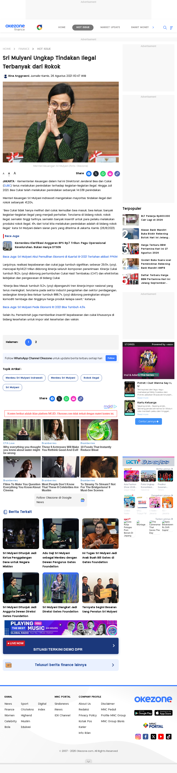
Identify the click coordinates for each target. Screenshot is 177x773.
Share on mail (110, 174)
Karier (82, 727)
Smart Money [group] (140, 27)
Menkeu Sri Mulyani (63, 378)
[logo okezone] (153, 699)
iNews (59, 709)
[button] (153, 27)
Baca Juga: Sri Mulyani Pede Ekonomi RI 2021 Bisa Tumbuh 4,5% (44, 307)
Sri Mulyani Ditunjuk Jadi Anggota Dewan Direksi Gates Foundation (19, 611)
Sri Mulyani (12, 387)
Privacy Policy (88, 715)
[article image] (131, 219)
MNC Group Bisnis (112, 721)
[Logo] (39, 27)
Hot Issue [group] (82, 27)
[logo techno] (15, 28)
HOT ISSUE (44, 49)
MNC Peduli (108, 709)
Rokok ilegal (91, 378)
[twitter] (153, 736)
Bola (7, 727)
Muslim (25, 721)
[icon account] (5, 76)
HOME (7, 49)
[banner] (60, 634)
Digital (42, 704)
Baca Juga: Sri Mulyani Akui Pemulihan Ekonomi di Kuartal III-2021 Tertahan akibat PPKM (60, 257)
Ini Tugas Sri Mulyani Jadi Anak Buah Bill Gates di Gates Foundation (99, 557)
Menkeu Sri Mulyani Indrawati (24, 378)
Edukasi (26, 727)
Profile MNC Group (113, 715)
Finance (9, 709)
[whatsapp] (103, 174)
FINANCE (23, 49)
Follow (111, 358)
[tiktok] (168, 736)
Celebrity (10, 721)
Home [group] (61, 27)
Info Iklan (85, 733)
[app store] (163, 712)
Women (9, 715)
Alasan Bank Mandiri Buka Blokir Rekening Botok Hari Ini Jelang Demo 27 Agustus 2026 (156, 234)
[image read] (7, 246)
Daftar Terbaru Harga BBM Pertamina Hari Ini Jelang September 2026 (155, 279)
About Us (85, 704)
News (8, 704)
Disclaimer (108, 704)
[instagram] (138, 736)
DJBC (7, 185)
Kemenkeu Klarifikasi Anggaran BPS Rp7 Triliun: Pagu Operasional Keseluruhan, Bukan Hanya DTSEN (60, 245)
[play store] (143, 712)
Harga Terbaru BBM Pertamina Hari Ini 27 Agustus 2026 (154, 249)
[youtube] (161, 736)
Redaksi (84, 709)
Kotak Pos (85, 721)
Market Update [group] (110, 27)
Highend (26, 715)
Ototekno (27, 709)
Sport (24, 704)
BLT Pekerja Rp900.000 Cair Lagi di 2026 (155, 218)
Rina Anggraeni (18, 76)
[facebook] (145, 736)
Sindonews (62, 704)
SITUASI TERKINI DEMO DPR (57, 649)
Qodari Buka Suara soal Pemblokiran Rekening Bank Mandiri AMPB (156, 264)
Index (41, 709)
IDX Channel (62, 715)
